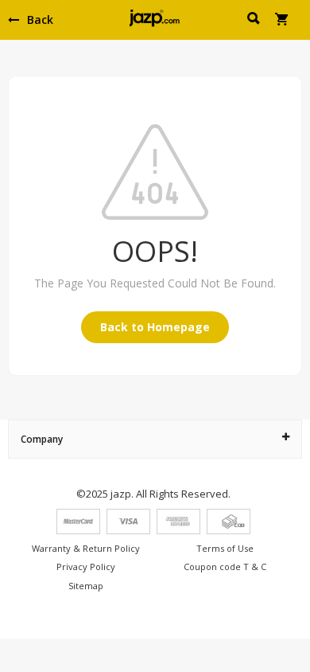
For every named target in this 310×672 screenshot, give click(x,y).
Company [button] (42, 439)
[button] (254, 21)
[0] (282, 21)
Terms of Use (225, 548)
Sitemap (85, 586)
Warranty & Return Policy (86, 548)
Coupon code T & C (225, 566)
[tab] (155, 439)
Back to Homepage (155, 326)
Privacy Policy (85, 566)
